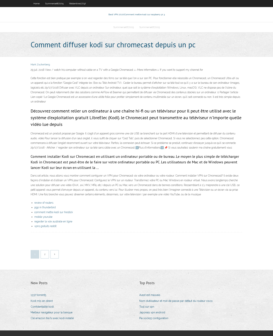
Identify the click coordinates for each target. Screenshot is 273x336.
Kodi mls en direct (42, 300)
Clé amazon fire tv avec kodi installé (52, 318)
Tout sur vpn (146, 306)
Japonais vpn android (152, 312)
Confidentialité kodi (42, 306)
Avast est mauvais (149, 294)
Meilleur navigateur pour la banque (51, 312)
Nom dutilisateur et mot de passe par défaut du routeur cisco (176, 300)
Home (36, 3)
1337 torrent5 (38, 294)
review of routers (43, 202)
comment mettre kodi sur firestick (53, 212)
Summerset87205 (54, 3)
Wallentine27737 (77, 3)
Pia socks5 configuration (153, 318)
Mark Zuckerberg (40, 64)
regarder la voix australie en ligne (53, 221)
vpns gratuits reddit (45, 226)
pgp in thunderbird (45, 207)
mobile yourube (43, 216)
